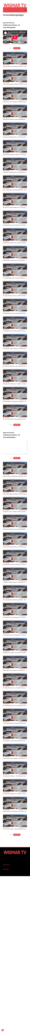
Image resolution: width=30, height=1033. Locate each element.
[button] (2, 1030)
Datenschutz (6, 864)
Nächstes (17, 48)
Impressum (6, 869)
